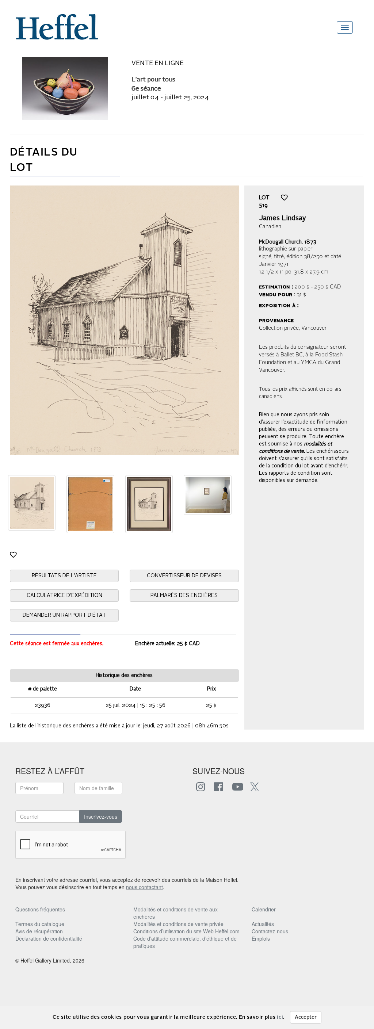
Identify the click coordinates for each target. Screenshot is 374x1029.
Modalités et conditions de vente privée (178, 923)
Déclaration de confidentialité (48, 938)
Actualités (263, 923)
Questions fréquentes (40, 909)
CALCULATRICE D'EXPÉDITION (64, 595)
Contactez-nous (270, 931)
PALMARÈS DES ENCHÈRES (184, 595)
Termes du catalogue (39, 923)
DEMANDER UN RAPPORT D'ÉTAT (64, 615)
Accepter (306, 1017)
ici (280, 1017)
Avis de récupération (39, 931)
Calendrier (264, 909)
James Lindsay (282, 218)
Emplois (261, 938)
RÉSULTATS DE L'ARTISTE (64, 575)
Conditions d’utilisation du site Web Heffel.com (186, 931)
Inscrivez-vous (100, 816)
